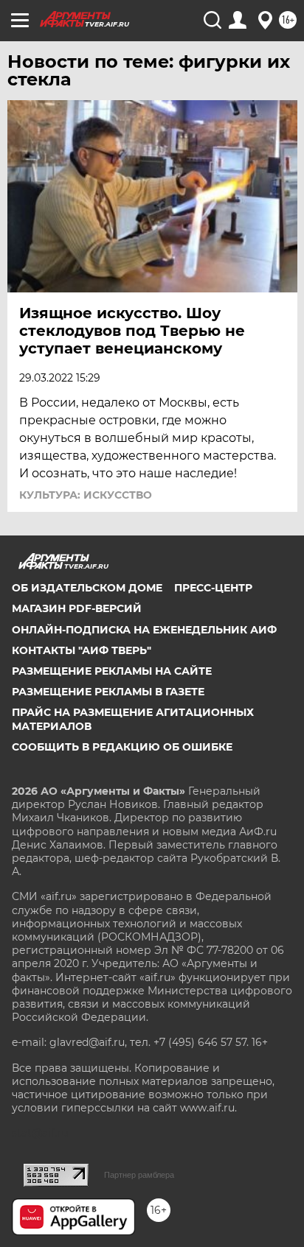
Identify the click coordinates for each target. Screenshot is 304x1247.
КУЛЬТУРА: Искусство (85, 495)
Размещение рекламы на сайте (112, 671)
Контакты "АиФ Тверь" (81, 650)
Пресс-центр (213, 587)
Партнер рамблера (139, 1174)
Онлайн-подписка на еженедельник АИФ (144, 629)
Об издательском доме (87, 587)
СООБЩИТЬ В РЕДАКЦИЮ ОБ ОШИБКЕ (122, 747)
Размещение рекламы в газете (108, 691)
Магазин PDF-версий (77, 608)
